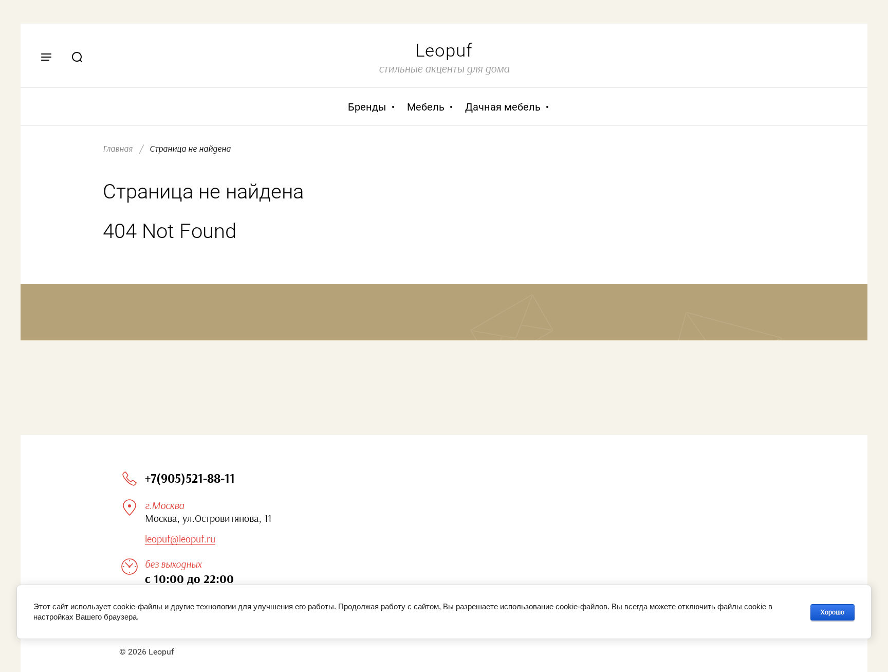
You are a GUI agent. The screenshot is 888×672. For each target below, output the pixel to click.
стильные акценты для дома (444, 69)
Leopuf (444, 50)
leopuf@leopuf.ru (180, 539)
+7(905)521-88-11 (190, 479)
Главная (118, 148)
